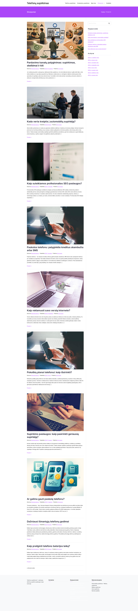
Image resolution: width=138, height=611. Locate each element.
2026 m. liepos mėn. (93, 60)
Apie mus (93, 3)
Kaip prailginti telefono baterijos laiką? (48, 546)
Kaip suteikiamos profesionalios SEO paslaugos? (54, 183)
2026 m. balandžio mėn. (93, 65)
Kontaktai (108, 3)
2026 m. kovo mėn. (92, 67)
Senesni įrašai (31, 568)
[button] (104, 3)
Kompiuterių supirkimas (83, 3)
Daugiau (29, 81)
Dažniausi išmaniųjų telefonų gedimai (48, 521)
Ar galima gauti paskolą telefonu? (46, 499)
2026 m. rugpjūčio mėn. (93, 57)
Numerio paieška (96, 590)
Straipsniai (100, 3)
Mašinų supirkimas (96, 587)
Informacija (60, 68)
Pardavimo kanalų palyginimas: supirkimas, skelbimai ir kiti (98, 34)
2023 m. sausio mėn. (93, 75)
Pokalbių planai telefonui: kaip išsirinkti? (49, 372)
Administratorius (35, 68)
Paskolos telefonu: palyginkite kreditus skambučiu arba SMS (97, 45)
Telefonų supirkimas (38, 3)
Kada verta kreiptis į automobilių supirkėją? (51, 121)
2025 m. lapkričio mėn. (93, 72)
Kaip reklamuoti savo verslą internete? (48, 310)
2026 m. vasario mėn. (93, 70)
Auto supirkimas (95, 589)
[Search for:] (99, 23)
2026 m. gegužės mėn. (93, 62)
